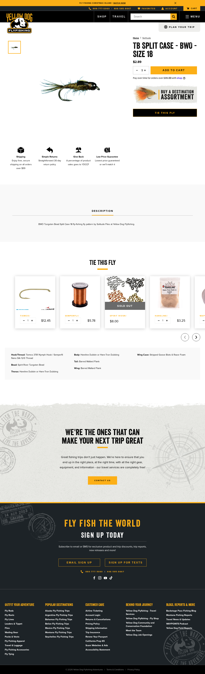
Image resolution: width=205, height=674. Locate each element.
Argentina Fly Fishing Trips (59, 615)
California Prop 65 (95, 641)
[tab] (102, 211)
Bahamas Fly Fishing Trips (58, 619)
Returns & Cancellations (98, 619)
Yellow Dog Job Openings (139, 635)
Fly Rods (9, 610)
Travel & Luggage (14, 645)
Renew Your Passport (96, 636)
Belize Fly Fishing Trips (57, 623)
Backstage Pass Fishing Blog (181, 610)
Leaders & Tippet (13, 623)
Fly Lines (9, 619)
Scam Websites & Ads (97, 645)
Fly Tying (9, 654)
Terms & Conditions (115, 669)
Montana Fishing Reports (179, 615)
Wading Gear (11, 632)
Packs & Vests (12, 636)
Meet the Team (133, 630)
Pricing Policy (93, 623)
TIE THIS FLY (165, 113)
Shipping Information (96, 628)
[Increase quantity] (146, 70)
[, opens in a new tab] (94, 577)
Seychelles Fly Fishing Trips (59, 636)
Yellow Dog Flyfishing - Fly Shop (142, 618)
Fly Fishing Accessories (17, 649)
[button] (196, 337)
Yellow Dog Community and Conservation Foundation (140, 624)
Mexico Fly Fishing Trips (57, 628)
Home (136, 38)
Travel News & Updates (178, 619)
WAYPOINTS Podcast (177, 623)
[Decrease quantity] (136, 70)
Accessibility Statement (98, 649)
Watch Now (119, 3)
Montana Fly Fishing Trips (58, 632)
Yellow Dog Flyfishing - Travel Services (141, 612)
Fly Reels (9, 615)
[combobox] (150, 16)
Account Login (93, 615)
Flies (7, 628)
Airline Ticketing (94, 610)
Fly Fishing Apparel (15, 641)
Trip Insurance (93, 632)
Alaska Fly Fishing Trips (57, 610)
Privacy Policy (133, 669)
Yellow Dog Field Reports (179, 628)
